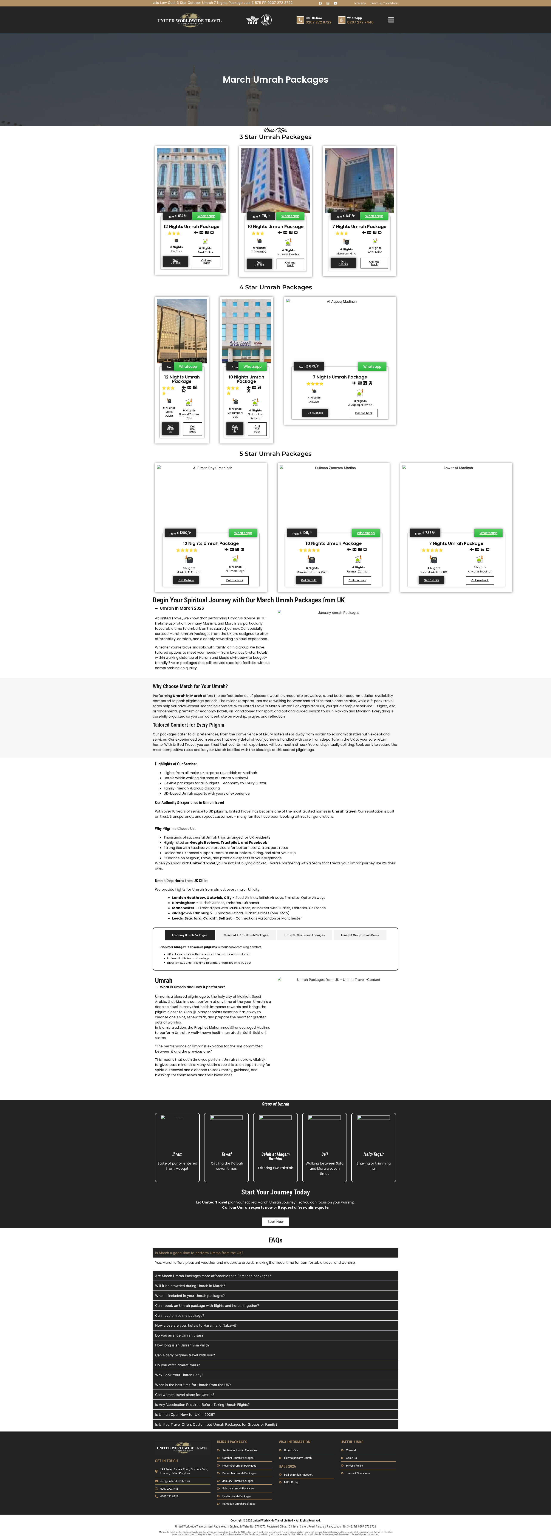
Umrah (234, 618)
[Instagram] (328, 3)
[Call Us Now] (300, 20)
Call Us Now (314, 18)
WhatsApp (354, 18)
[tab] (190, 935)
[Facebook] (320, 3)
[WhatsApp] (341, 20)
